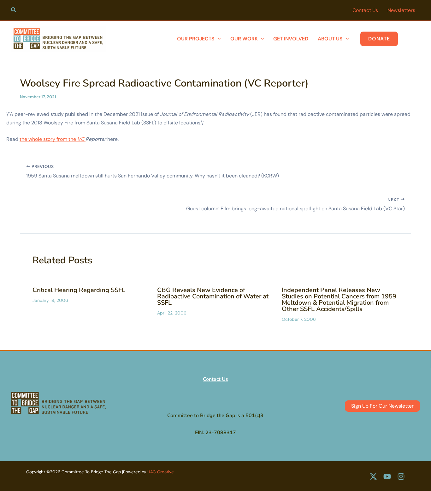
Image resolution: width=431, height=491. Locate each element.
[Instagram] (401, 476)
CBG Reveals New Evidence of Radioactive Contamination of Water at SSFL (213, 296)
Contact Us (215, 379)
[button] (14, 11)
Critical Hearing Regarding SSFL (78, 290)
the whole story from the (53, 139)
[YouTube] (387, 476)
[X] (373, 476)
